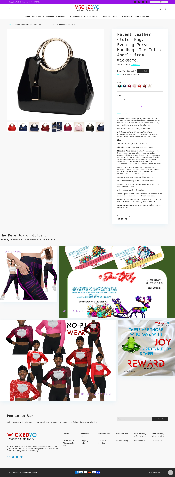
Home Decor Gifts (110, 16)
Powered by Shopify (29, 472)
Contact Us (157, 440)
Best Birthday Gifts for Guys (140, 435)
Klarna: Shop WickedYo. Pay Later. (69, 443)
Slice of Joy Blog (142, 16)
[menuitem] (28, 16)
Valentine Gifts (76, 16)
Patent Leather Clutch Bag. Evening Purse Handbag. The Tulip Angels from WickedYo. (44, 24)
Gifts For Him (122, 434)
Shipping (120, 74)
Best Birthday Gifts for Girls (158, 435)
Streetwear (60, 16)
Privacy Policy (140, 440)
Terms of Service (102, 441)
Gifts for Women (91, 16)
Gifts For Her (104, 434)
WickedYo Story (85, 435)
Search (66, 434)
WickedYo (135, 65)
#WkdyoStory (127, 16)
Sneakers (50, 16)
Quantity (120, 95)
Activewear (37, 16)
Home (28, 16)
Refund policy (122, 440)
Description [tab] (122, 113)
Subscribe (160, 419)
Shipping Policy (84, 441)
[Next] (105, 74)
